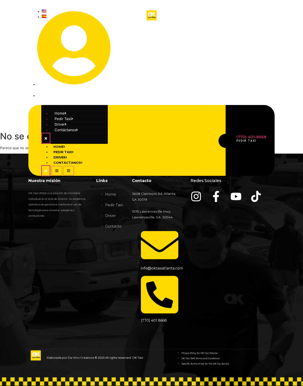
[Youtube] (248, 53)
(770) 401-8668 (251, 137)
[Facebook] (228, 53)
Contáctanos (65, 130)
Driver (59, 157)
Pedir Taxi (62, 152)
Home (58, 147)
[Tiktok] (269, 53)
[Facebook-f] (216, 196)
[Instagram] (207, 53)
